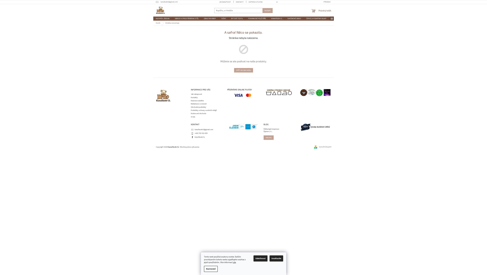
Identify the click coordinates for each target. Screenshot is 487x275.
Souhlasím (276, 258)
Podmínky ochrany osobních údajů (204, 110)
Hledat (267, 10)
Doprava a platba (256, 2)
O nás (193, 117)
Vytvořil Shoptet (325, 147)
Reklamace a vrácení (199, 104)
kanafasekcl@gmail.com (204, 129)
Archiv (269, 137)
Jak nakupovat (225, 2)
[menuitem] (162, 19)
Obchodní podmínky (198, 107)
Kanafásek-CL (200, 137)
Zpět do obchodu (243, 70)
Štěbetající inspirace (271, 129)
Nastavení (211, 268)
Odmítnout (260, 258)
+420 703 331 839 (201, 133)
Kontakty (240, 2)
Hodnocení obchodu (198, 113)
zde (234, 262)
